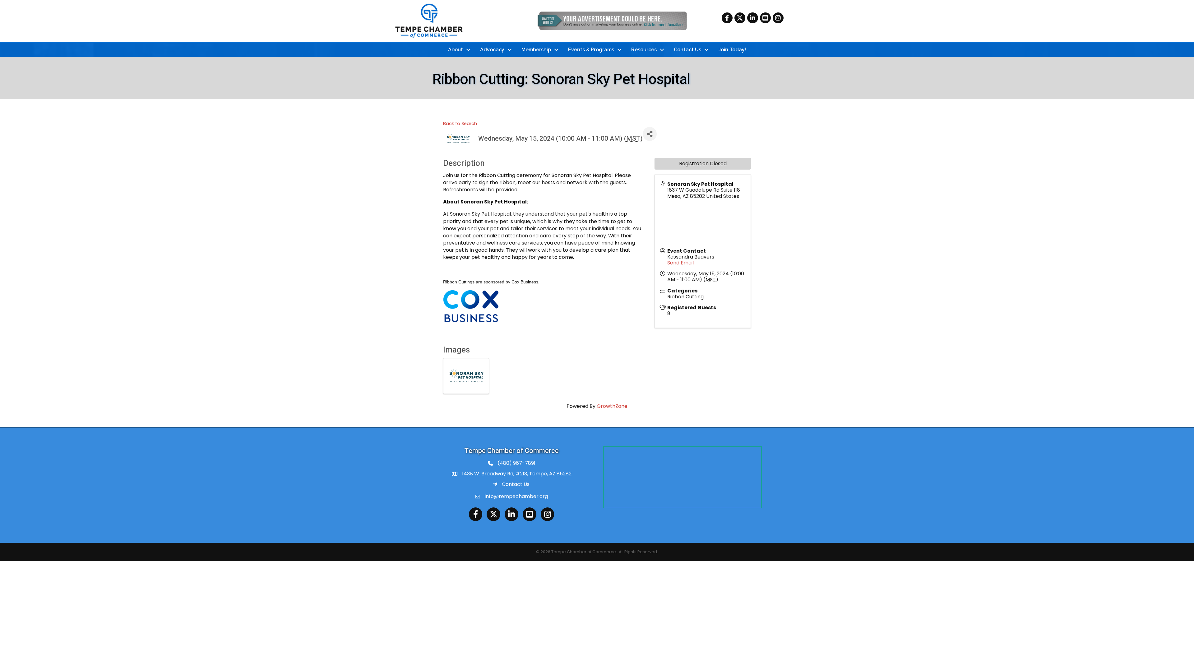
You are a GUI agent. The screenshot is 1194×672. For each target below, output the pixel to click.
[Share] (650, 134)
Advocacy (492, 50)
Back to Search (460, 123)
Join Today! (732, 50)
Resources (644, 50)
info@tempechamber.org (516, 496)
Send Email (680, 262)
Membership (536, 50)
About (455, 50)
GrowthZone (612, 406)
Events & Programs (591, 50)
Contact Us (687, 50)
